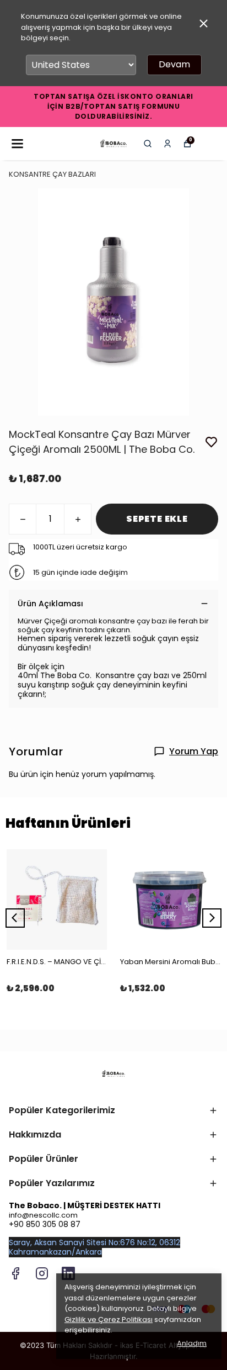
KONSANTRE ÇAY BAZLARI (52, 174)
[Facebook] (15, 1273)
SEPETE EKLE (157, 518)
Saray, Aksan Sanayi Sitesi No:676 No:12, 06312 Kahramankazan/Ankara (94, 1247)
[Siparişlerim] (167, 143)
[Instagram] (41, 1273)
